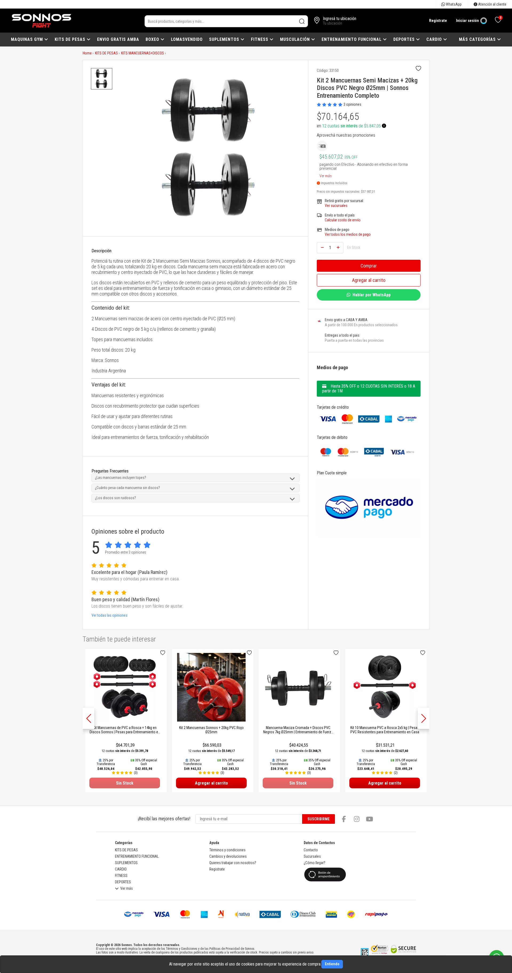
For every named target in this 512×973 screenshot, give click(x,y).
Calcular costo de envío (343, 220)
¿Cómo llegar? (314, 863)
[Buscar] (302, 21)
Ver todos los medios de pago (348, 234)
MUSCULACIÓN (295, 39)
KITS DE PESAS (71, 39)
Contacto (311, 850)
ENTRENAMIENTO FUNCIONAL (352, 39)
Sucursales (312, 856)
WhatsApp (453, 4)
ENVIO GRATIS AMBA (118, 39)
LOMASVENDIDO (187, 39)
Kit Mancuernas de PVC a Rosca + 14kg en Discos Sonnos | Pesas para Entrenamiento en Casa (125, 732)
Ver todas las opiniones (109, 615)
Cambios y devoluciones (228, 856)
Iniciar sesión (467, 20)
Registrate (438, 20)
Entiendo (332, 964)
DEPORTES (404, 39)
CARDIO (434, 39)
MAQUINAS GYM (27, 39)
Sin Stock (124, 783)
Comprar (369, 266)
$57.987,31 (368, 192)
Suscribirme (318, 819)
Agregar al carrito (368, 280)
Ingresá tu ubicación (339, 18)
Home (87, 53)
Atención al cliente (491, 4)
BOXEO (153, 39)
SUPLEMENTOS (225, 39)
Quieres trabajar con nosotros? (232, 863)
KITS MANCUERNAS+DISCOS (142, 53)
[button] (423, 718)
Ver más (325, 175)
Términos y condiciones (227, 850)
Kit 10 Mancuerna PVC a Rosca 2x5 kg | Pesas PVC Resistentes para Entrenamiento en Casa (384, 730)
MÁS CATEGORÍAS (478, 39)
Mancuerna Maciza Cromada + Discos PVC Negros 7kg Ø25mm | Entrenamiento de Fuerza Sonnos (298, 732)
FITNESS (260, 39)
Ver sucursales (336, 205)
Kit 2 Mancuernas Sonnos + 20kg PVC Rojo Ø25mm (211, 730)
